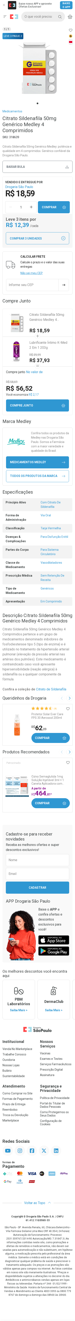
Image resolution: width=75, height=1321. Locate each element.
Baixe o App (66, 5)
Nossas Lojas (11, 1065)
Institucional (13, 1041)
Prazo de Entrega (13, 1104)
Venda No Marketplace (17, 1049)
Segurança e (51, 1088)
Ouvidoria (8, 1059)
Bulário (7, 1070)
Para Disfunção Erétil (54, 536)
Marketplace (10, 1120)
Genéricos (47, 588)
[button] (37, 68)
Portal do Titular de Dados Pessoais (52, 1105)
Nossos (47, 1043)
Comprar (49, 207)
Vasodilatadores (51, 562)
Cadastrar (37, 887)
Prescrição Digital (51, 1069)
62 (38, 728)
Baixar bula (15, 166)
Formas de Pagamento (17, 1098)
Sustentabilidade (13, 1076)
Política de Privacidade (55, 1098)
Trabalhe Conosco (14, 1054)
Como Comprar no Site (17, 1093)
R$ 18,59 (39, 330)
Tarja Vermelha (51, 528)
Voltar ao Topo (35, 1203)
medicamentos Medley (28, 462)
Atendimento (13, 1086)
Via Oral (46, 515)
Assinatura (47, 1075)
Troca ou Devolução (15, 1115)
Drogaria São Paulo (19, 187)
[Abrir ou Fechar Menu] (5, 17)
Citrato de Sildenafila (51, 689)
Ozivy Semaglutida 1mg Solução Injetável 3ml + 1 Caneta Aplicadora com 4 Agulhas (48, 780)
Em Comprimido (51, 601)
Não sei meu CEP (31, 273)
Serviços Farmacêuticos (55, 1064)
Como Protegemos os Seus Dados (54, 1113)
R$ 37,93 (39, 360)
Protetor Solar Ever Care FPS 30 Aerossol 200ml (47, 716)
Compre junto (21, 405)
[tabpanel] (37, 68)
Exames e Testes (51, 1058)
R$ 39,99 (35, 354)
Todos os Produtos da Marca (33, 476)
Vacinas (45, 1053)
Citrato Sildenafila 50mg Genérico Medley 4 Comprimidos (46, 317)
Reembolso (10, 1109)
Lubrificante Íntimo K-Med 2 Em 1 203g (48, 345)
